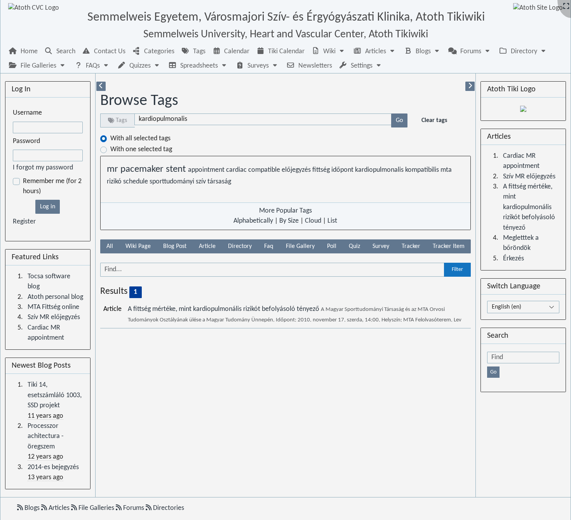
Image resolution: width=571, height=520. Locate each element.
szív (201, 181)
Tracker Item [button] (449, 246)
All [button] (109, 246)
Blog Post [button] (174, 246)
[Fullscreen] (566, 6)
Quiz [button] (354, 246)
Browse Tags (139, 101)
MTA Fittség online (53, 307)
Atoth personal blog (55, 297)
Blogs (32, 508)
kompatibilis (422, 170)
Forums (134, 508)
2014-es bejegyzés (53, 467)
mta (446, 170)
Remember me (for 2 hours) (52, 186)
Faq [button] (268, 246)
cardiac (237, 170)
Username (27, 113)
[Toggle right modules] (470, 86)
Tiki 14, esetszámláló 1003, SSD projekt (55, 395)
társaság (219, 181)
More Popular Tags (285, 211)
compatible (265, 170)
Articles (59, 508)
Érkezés (513, 258)
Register (24, 221)
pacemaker (143, 169)
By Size (289, 221)
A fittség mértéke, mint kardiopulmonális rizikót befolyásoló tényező (224, 309)
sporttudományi (173, 181)
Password (26, 141)
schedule (136, 181)
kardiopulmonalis (380, 170)
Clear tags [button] (434, 120)
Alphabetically (253, 221)
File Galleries (96, 508)
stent (177, 169)
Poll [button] (331, 246)
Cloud (313, 221)
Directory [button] (240, 246)
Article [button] (207, 246)
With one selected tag (141, 149)
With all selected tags (140, 138)
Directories (167, 508)
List (332, 221)
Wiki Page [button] (138, 246)
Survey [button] (381, 246)
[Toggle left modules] (101, 86)
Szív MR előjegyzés (54, 317)
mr (113, 169)
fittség (321, 170)
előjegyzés (297, 170)
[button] (329, 51)
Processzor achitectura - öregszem (46, 436)
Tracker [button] (411, 246)
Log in (47, 207)
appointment (207, 170)
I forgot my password (43, 167)
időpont (343, 170)
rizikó (115, 181)
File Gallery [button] (300, 246)
